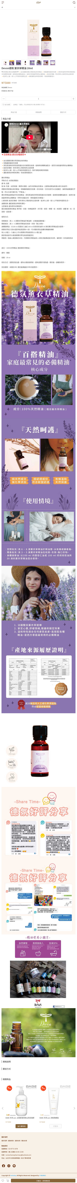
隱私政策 (24, 1141)
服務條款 (11, 1141)
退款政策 (17, 1141)
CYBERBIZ (42, 1175)
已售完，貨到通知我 (43, 1181)
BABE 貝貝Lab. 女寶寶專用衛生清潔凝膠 (20, 1118)
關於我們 (4, 1141)
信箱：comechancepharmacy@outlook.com (16, 1155)
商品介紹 (14, 112)
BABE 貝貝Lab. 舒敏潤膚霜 (49, 1118)
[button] (74, 1108)
